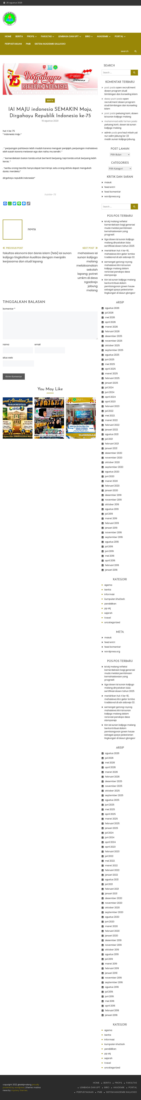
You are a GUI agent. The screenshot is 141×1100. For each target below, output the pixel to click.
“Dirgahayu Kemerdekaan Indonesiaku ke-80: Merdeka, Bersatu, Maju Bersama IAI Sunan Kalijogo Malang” (49, 421)
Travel (107, 617)
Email (37, 344)
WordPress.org (112, 196)
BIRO (87, 36)
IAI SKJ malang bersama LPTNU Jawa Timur (81, 428)
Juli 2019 (109, 513)
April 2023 (110, 401)
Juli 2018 (109, 546)
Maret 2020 (111, 481)
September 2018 (114, 537)
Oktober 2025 (112, 345)
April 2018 (110, 560)
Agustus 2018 (112, 541)
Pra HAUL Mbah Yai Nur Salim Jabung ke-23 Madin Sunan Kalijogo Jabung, (120, 136)
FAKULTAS (46, 36)
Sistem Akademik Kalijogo (50, 43)
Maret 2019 (111, 518)
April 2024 (110, 396)
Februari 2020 (112, 485)
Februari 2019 (112, 523)
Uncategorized (112, 622)
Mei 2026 (110, 317)
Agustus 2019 (112, 509)
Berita (50, 100)
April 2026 (110, 322)
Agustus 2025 (112, 354)
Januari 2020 (111, 490)
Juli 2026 (109, 312)
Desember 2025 (113, 336)
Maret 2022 (111, 420)
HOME (8, 36)
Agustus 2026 (112, 308)
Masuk (108, 182)
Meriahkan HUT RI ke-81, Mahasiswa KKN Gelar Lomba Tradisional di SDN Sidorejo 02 (119, 254)
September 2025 (114, 350)
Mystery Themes (19, 1090)
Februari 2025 (112, 378)
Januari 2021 (111, 448)
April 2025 (110, 368)
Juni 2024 (109, 392)
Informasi (109, 594)
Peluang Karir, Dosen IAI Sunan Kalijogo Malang (121, 115)
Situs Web (8, 357)
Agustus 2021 (112, 434)
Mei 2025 (110, 364)
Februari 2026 (112, 331)
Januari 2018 (111, 569)
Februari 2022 (112, 425)
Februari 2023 (112, 406)
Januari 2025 (111, 382)
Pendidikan (110, 603)
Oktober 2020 (112, 462)
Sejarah (108, 613)
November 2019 (113, 499)
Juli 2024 (109, 387)
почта (32, 229)
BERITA (19, 36)
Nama (6, 344)
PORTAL (119, 36)
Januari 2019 (111, 527)
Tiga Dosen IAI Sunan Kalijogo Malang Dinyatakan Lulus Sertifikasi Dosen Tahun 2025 (119, 243)
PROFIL (30, 36)
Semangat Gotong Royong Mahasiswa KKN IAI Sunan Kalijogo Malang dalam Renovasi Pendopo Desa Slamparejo (118, 268)
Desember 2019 (113, 495)
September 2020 (114, 467)
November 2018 (113, 532)
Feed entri (109, 187)
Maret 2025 (111, 373)
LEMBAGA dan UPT (68, 36)
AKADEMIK (102, 36)
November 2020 (113, 457)
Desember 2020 (113, 453)
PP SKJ (107, 608)
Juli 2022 (109, 411)
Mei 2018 (109, 555)
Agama (108, 585)
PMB (28, 43)
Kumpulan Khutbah (114, 599)
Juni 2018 (109, 551)
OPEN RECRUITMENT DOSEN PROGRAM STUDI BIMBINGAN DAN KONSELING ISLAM (121, 91)
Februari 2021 (112, 443)
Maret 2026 (111, 326)
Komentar (9, 308)
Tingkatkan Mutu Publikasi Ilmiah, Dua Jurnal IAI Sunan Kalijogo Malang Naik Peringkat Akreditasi (18, 421)
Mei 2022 (110, 415)
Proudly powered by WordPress (21, 1086)
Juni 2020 (109, 476)
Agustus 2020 (112, 471)
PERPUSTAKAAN (13, 43)
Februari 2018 (112, 565)
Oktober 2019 (112, 504)
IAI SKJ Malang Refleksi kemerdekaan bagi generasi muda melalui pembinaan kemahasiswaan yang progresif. (119, 228)
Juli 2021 (109, 439)
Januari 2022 (111, 429)
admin (107, 132)
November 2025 (113, 340)
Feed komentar (112, 191)
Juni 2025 (109, 359)
